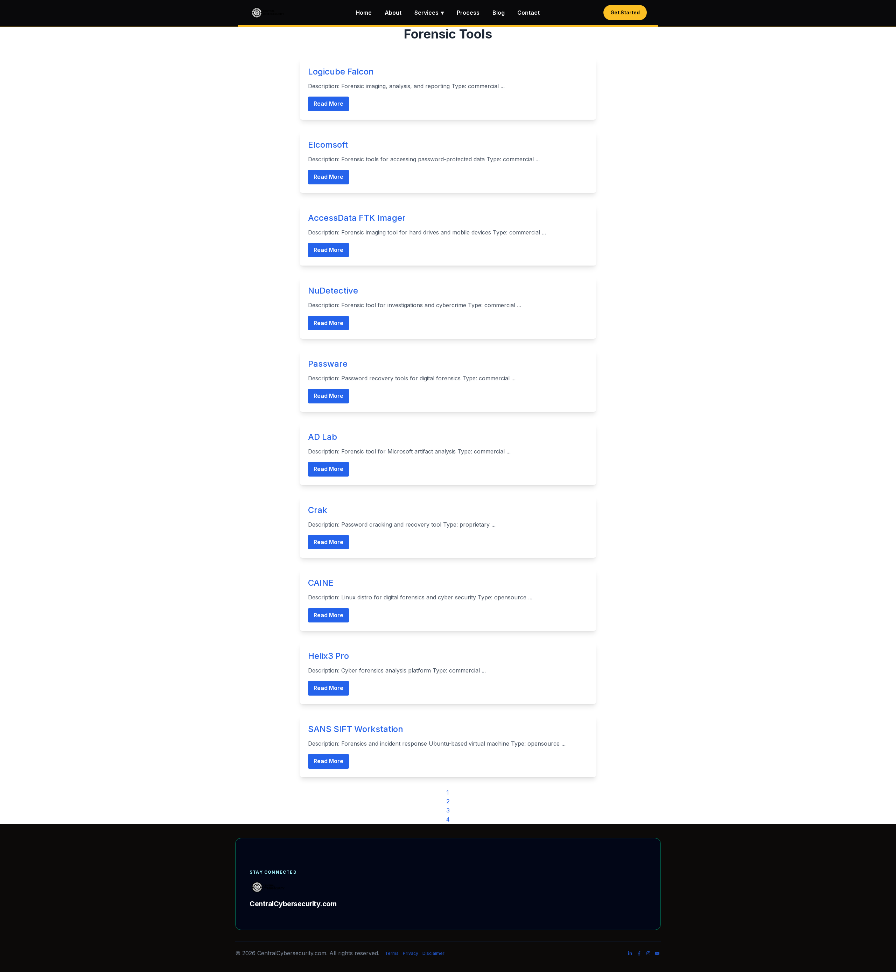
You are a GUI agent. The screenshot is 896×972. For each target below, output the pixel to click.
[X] (620, 953)
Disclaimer (433, 953)
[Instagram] (648, 953)
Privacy (410, 953)
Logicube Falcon (341, 71)
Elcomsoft (328, 145)
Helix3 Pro (328, 656)
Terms (392, 953)
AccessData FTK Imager (357, 218)
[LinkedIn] (630, 953)
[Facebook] (639, 953)
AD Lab (322, 437)
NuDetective (333, 291)
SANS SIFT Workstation (355, 729)
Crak (317, 510)
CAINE (321, 583)
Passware (328, 364)
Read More (328, 103)
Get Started (625, 12)
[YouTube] (657, 953)
